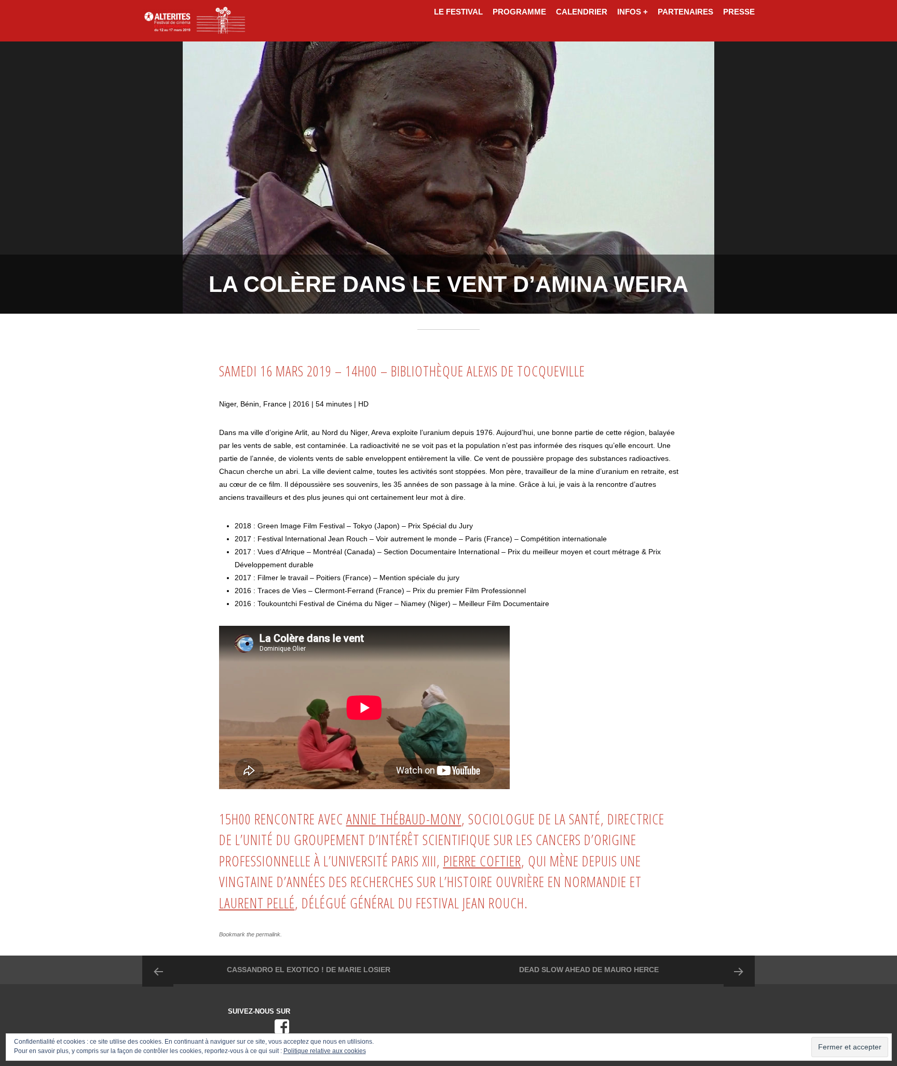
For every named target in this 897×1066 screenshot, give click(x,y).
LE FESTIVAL (458, 11)
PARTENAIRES (685, 11)
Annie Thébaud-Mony (403, 819)
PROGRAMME (519, 11)
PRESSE (739, 11)
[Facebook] (282, 1026)
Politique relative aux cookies (324, 1051)
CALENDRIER (581, 11)
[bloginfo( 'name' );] (194, 20)
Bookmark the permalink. (250, 934)
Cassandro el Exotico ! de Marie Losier (308, 969)
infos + (632, 11)
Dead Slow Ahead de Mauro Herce (589, 969)
